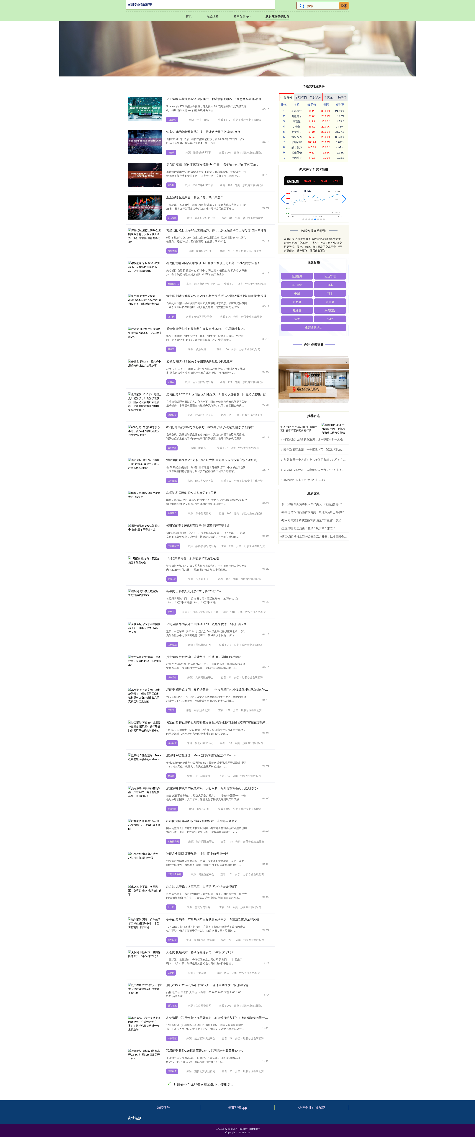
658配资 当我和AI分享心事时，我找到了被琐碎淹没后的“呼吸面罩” (210, 427)
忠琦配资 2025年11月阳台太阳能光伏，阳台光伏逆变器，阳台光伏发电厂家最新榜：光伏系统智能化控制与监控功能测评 (245, 394)
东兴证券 (330, 310)
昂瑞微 (297, 121)
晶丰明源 (296, 147)
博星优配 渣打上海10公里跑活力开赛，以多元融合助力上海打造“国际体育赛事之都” (221, 230)
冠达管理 (330, 276)
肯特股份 (296, 137)
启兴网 (171, 185)
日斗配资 (297, 285)
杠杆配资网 (173, 841)
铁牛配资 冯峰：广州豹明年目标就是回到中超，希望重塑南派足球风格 (212, 919)
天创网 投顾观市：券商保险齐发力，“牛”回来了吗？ (200, 952)
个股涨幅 (286, 97)
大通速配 (172, 1103)
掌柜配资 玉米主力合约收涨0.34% (304, 480)
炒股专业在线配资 (277, 16)
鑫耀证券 (172, 513)
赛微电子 (296, 116)
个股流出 (330, 97)
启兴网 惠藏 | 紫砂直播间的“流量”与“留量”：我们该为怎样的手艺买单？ (212, 164)
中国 (297, 293)
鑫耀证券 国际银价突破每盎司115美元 (191, 493)
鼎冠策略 (172, 808)
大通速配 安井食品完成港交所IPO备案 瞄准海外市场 (200, 1083)
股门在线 (172, 1005)
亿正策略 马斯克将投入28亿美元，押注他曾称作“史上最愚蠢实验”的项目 (213, 99)
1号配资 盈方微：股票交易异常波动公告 (192, 558)
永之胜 (171, 907)
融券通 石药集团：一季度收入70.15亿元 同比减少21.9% (318, 449)
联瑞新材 (296, 142)
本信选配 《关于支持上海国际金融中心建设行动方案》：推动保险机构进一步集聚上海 (223, 1017)
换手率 (342, 97)
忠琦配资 (172, 414)
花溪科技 (296, 111)
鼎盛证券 (213, 16)
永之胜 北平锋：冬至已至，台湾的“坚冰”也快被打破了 (201, 886)
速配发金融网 (174, 874)
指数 (330, 319)
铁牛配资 (172, 939)
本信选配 (172, 1038)
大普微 (297, 126)
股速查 (171, 349)
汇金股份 (296, 152)
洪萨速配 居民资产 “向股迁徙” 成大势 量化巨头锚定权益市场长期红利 (211, 460)
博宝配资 (172, 742)
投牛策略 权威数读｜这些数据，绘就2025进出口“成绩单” (203, 657)
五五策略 (172, 217)
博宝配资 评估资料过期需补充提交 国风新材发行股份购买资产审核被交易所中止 (219, 722)
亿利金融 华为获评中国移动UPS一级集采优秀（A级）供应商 (206, 624)
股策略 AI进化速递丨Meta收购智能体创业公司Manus (201, 755)
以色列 (297, 302)
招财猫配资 (173, 546)
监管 (297, 319)
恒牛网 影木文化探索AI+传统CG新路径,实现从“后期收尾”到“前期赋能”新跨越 (216, 296)
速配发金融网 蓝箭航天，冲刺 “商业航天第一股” (197, 853)
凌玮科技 (296, 157)
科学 (330, 293)
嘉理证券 (172, 1136)
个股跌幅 (301, 97)
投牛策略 (172, 677)
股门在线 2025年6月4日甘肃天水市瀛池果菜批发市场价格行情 (207, 985)
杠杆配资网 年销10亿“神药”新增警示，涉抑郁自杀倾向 (202, 821)
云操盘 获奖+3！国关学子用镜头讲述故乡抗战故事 (199, 361)
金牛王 (171, 611)
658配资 (172, 447)
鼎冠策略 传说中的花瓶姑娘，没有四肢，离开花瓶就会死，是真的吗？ (212, 788)
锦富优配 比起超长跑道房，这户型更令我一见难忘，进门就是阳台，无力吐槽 (331, 439)
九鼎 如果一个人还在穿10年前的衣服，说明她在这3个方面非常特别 (325, 459)
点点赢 (330, 302)
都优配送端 (173, 283)
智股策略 (297, 276)
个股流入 (315, 97)
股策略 (171, 775)
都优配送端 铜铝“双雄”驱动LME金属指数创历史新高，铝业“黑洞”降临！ (213, 263)
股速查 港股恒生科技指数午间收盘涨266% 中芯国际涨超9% (205, 328)
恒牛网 (171, 316)
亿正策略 (172, 119)
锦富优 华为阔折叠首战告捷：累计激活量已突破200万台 (203, 132)
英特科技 (296, 131)
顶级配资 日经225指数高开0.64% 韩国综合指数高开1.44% (204, 1050)
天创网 (171, 972)
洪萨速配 (172, 480)
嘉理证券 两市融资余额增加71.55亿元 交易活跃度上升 (202, 1116)
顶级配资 (172, 1071)
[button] (282, 199)
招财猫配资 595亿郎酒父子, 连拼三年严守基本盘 (198, 525)
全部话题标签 (313, 327)
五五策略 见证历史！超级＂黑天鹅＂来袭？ (194, 197)
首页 (189, 16)
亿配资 (171, 710)
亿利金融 (172, 644)
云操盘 (171, 381)
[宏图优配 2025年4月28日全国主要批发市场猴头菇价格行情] (334, 429)
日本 (330, 285)
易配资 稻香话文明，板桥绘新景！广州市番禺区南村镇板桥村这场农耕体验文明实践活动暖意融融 (230, 689)
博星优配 (172, 250)
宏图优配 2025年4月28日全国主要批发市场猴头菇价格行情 (298, 428)
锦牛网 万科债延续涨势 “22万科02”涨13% (193, 591)
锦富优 (171, 152)
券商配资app (242, 16)
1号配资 (172, 578)
